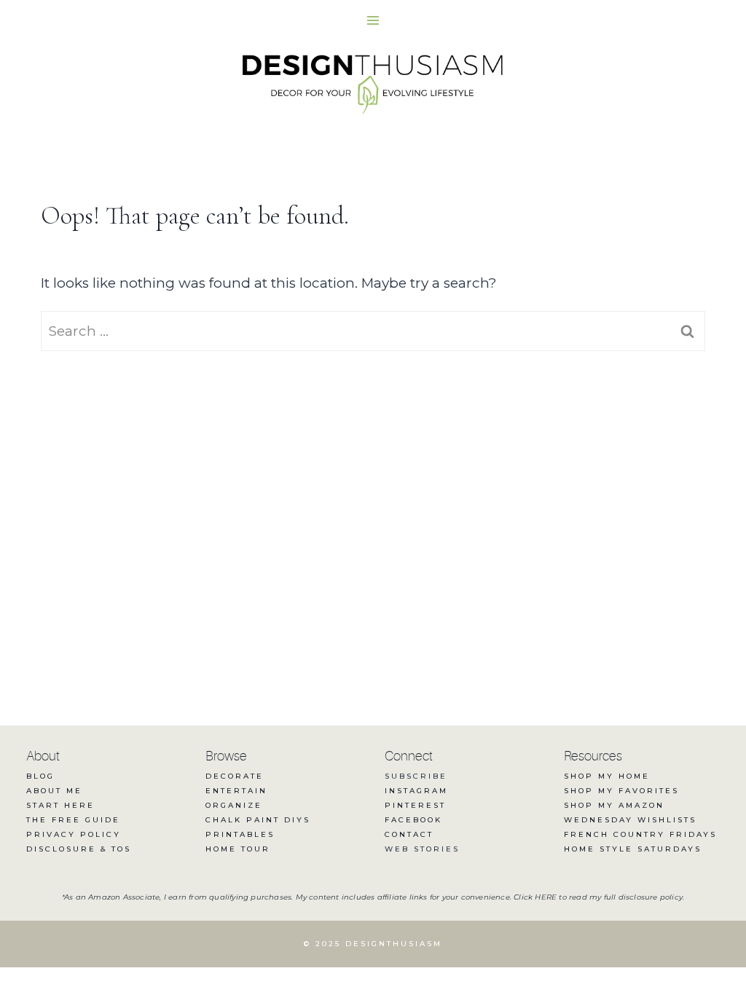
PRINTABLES (240, 834)
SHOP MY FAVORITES (621, 790)
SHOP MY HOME (607, 776)
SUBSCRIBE (416, 776)
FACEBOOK (413, 820)
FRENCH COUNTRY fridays (640, 834)
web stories (422, 849)
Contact (409, 834)
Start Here (60, 805)
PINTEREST (415, 805)
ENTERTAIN (236, 790)
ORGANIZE (233, 805)
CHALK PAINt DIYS (257, 820)
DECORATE (234, 776)
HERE (546, 897)
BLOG (40, 776)
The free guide (73, 820)
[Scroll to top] (707, 935)
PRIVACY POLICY (73, 834)
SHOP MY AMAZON (614, 805)
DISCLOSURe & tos (78, 849)
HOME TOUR (237, 849)
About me (54, 790)
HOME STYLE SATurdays (633, 849)
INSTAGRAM (416, 790)
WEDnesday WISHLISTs (630, 820)
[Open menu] (373, 20)
